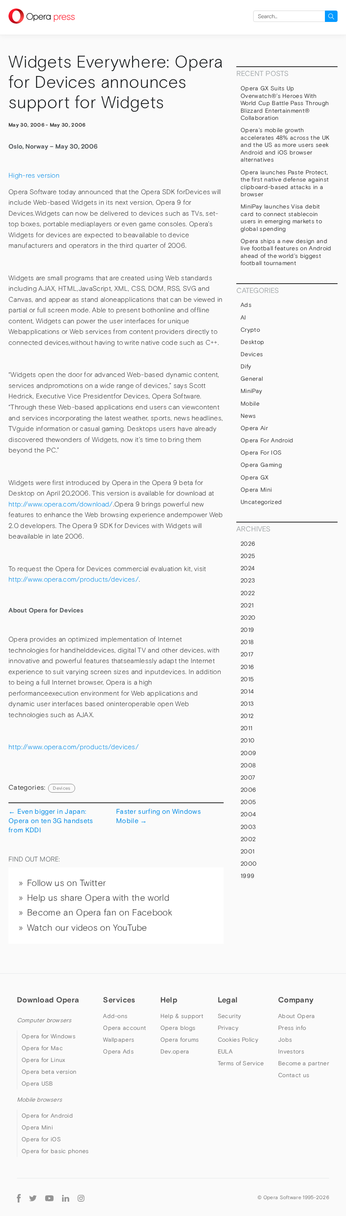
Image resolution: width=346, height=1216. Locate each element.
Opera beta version (49, 1071)
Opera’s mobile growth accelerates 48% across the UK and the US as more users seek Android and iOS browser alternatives (285, 145)
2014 (247, 691)
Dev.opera (174, 1051)
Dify (246, 366)
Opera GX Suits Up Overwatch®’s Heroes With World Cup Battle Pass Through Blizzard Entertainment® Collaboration (285, 103)
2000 (249, 863)
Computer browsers (44, 1020)
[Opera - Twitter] (33, 1197)
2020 (248, 617)
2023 (248, 580)
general (252, 378)
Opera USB (37, 1083)
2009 (248, 753)
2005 (248, 802)
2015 (247, 679)
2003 (248, 826)
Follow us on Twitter (66, 883)
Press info (292, 1027)
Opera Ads (118, 1051)
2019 (247, 629)
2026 (248, 543)
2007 (248, 777)
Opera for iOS (261, 452)
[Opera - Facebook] (19, 1197)
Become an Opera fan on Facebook (99, 912)
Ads (246, 304)
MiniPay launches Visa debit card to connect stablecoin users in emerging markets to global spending (281, 217)
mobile (250, 403)
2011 (246, 728)
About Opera (296, 1016)
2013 (247, 703)
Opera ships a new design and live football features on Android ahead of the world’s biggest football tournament (286, 252)
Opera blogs (177, 1027)
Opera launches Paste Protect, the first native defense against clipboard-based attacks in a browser (285, 183)
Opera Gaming (261, 464)
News (248, 415)
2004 (248, 814)
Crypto (250, 329)
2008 (248, 765)
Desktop (252, 342)
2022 (248, 593)
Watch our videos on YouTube (87, 928)
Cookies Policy (238, 1039)
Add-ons (115, 1016)
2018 (247, 642)
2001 (247, 851)
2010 (247, 740)
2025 (248, 555)
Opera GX (255, 477)
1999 (247, 875)
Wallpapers (118, 1039)
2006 (248, 789)
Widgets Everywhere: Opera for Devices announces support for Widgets (115, 82)
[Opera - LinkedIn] (65, 1197)
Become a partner (303, 1063)
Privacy (228, 1027)
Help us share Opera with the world (98, 898)
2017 (247, 654)
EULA (225, 1051)
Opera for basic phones (55, 1151)
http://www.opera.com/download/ (60, 504)
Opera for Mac (42, 1048)
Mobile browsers (39, 1099)
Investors (291, 1051)
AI (243, 317)
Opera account (124, 1027)
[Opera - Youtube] (49, 1197)
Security (229, 1016)
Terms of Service (241, 1063)
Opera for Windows (49, 1036)
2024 (247, 568)
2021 (247, 605)
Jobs (285, 1039)
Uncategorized (261, 501)
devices (61, 788)
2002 (248, 839)
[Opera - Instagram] (81, 1197)
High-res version (33, 175)
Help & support (181, 1016)
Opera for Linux (43, 1059)
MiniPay (251, 390)
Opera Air (254, 428)
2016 (247, 667)
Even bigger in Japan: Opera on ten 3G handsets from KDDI (50, 820)
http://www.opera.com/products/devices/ (73, 579)
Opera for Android (267, 440)
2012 (247, 715)
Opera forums (179, 1039)
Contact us (293, 1075)
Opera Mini (256, 489)
